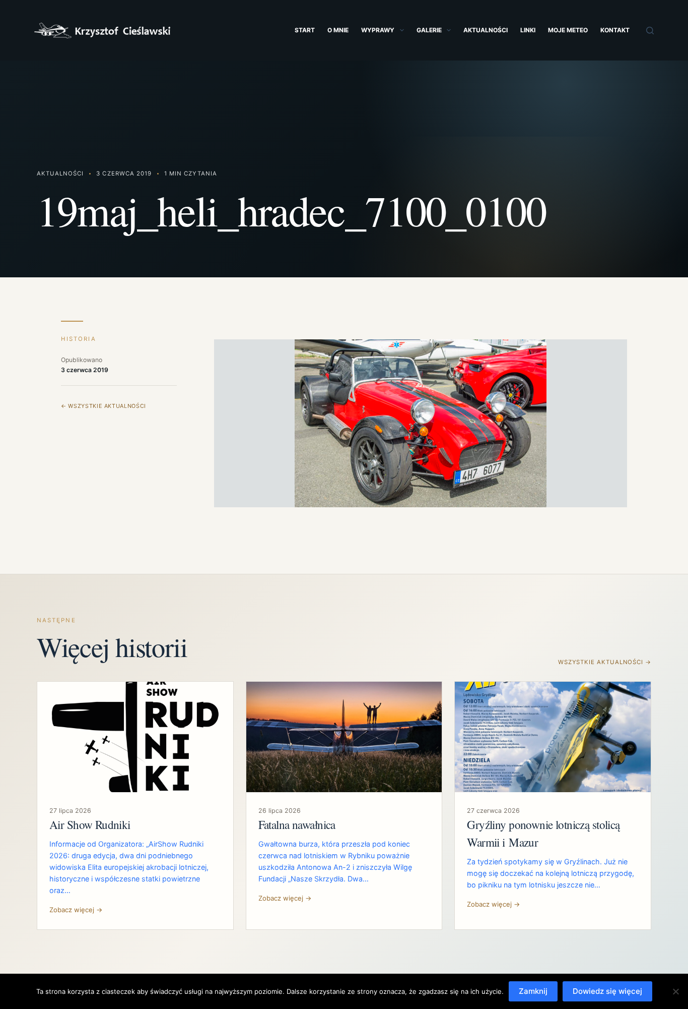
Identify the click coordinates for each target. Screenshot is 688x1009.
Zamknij (533, 991)
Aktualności (485, 30)
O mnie (338, 30)
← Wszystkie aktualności (103, 405)
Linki (527, 30)
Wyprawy (377, 30)
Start (305, 30)
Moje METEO (568, 30)
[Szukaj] (650, 30)
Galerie (429, 30)
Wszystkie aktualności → (604, 662)
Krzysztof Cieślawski (102, 30)
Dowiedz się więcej (607, 991)
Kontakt (615, 30)
